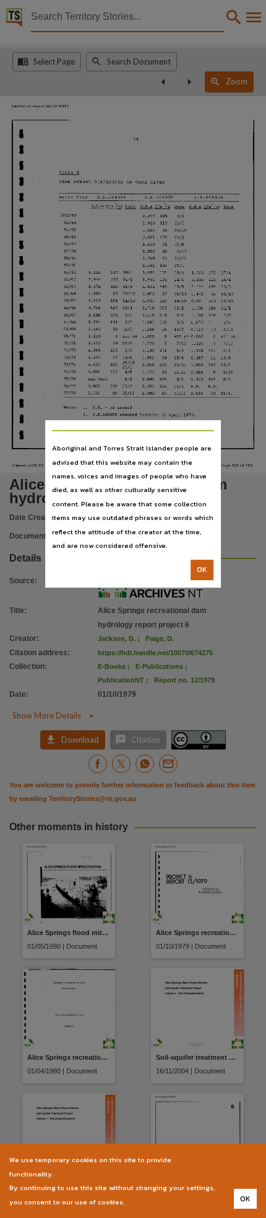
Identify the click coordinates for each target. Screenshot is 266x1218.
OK (202, 570)
